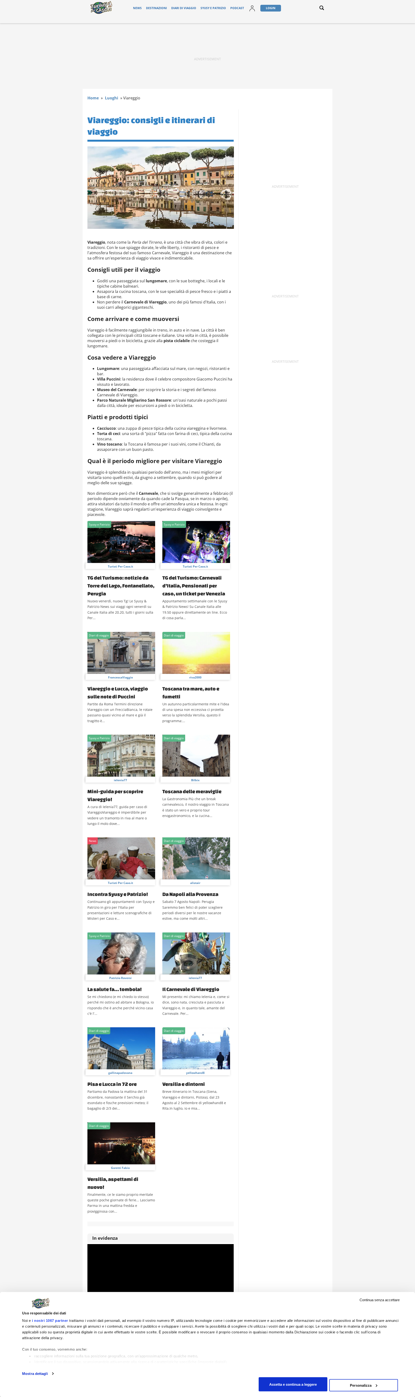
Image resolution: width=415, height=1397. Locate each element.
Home (93, 98)
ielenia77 (120, 780)
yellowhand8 (195, 1073)
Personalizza (361, 1385)
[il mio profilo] (252, 11)
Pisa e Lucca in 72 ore (112, 1084)
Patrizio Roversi (120, 978)
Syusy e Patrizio (213, 8)
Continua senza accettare (380, 1300)
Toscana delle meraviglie (191, 791)
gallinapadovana (120, 1073)
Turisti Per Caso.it (120, 566)
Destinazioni (156, 8)
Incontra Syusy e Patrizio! (117, 894)
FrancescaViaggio (120, 677)
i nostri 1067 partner (50, 1320)
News (137, 8)
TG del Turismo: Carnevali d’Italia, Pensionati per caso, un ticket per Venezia (193, 585)
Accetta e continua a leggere (293, 1384)
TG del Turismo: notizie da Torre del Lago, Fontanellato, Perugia (120, 585)
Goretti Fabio (120, 1168)
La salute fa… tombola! (114, 989)
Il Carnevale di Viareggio (190, 989)
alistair (195, 883)
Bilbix (195, 780)
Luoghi (111, 98)
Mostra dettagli (35, 1374)
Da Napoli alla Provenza (190, 894)
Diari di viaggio (183, 8)
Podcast (237, 8)
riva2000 (195, 677)
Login (270, 8)
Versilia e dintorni (183, 1084)
